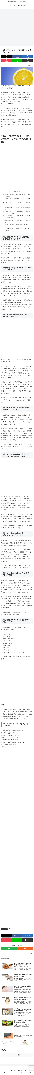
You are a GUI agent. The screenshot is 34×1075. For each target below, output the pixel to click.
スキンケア (5, 928)
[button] (27, 60)
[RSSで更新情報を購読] (25, 948)
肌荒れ (12, 928)
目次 (15, 191)
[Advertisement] (17, 28)
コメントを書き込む (17, 1055)
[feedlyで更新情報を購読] (9, 948)
